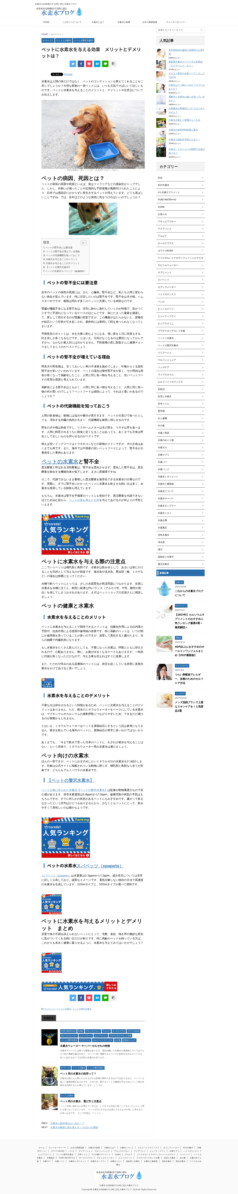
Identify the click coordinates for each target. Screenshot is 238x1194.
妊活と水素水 (164, 396)
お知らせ (162, 214)
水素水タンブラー (167, 505)
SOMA (161, 206)
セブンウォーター (167, 287)
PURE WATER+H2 (167, 199)
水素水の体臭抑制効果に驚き (183, 129)
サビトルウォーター (168, 265)
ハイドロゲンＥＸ (167, 294)
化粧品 (161, 389)
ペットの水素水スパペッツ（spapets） (65, 271)
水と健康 (162, 418)
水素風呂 (162, 527)
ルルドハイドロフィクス (170, 381)
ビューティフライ (167, 316)
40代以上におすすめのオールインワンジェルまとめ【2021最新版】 (189, 651)
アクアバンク (164, 228)
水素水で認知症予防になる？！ (184, 139)
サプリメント (164, 272)
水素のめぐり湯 (166, 440)
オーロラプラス (166, 243)
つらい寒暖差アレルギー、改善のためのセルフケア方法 (189, 679)
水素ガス (162, 447)
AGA (160, 177)
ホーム (42, 1147)
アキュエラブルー (167, 221)
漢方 (160, 549)
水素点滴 (162, 520)
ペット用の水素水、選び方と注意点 (81, 1101)
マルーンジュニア (167, 359)
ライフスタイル (166, 374)
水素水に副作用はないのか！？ (67, 1123)
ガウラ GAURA (165, 250)
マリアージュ (164, 352)
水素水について (166, 491)
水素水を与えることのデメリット (63, 263)
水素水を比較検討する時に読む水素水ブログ (119, 1185)
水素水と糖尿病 (166, 483)
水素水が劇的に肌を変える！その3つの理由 (74, 1127)
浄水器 (161, 542)
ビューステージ (166, 308)
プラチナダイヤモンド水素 (171, 330)
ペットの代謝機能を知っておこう (63, 255)
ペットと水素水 (64, 1009)
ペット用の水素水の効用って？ (78, 1073)
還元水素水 (163, 564)
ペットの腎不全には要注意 (59, 247)
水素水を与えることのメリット (62, 259)
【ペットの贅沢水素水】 (58, 267)
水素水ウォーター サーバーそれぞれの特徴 (85, 1045)
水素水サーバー (166, 498)
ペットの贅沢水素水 (82, 1009)
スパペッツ (50, 1009)
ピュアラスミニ (166, 323)
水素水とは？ (98, 22)
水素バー (162, 462)
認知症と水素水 (166, 556)
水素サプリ (163, 454)
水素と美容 (163, 432)
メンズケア (163, 367)
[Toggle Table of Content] (82, 243)
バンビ (161, 301)
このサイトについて (71, 22)
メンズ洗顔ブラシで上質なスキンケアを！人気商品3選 (189, 706)
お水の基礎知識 (149, 22)
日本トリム (163, 403)
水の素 (161, 425)
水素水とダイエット (168, 476)
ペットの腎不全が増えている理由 (63, 251)
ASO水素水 (163, 185)
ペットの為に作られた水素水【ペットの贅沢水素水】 (74, 790)
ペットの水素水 (59, 461)
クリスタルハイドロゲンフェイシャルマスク (180, 257)
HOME (46, 22)
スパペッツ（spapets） (100, 865)
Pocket (68, 74)
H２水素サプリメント (169, 192)
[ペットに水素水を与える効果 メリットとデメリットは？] (97, 64)
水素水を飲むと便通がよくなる (184, 120)
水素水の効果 (124, 22)
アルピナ (162, 236)
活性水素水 (163, 534)
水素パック (163, 469)
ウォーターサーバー (175, 22)
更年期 (161, 411)
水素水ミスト (164, 513)
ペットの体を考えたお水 (84, 500)
